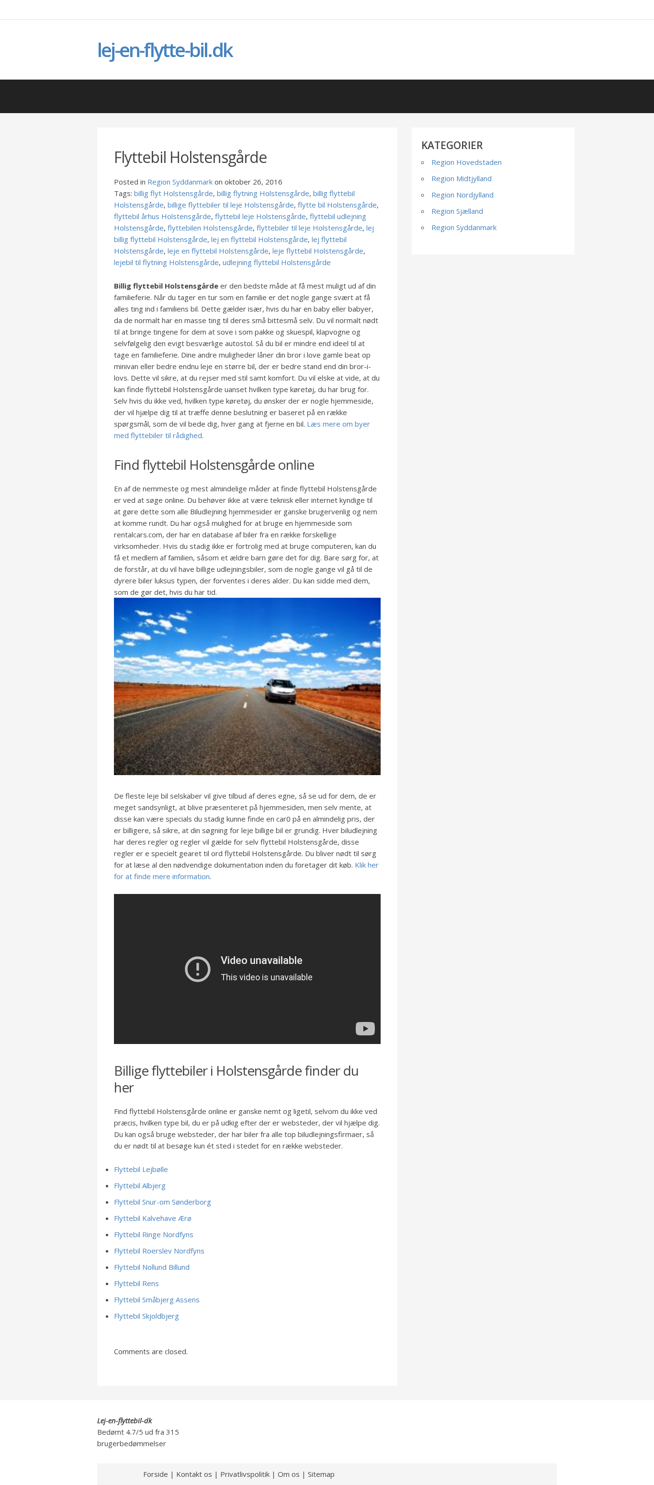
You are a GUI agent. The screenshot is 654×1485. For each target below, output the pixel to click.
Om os (289, 1474)
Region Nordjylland (462, 194)
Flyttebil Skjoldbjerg (146, 1316)
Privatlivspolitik (245, 1474)
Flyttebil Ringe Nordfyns (153, 1234)
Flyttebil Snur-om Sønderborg (162, 1202)
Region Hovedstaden (466, 162)
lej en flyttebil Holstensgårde (259, 239)
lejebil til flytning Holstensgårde (166, 262)
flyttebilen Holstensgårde (210, 227)
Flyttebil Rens (136, 1283)
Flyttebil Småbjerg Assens (157, 1299)
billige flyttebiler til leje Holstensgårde (231, 204)
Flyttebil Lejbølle (141, 1169)
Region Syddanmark (180, 181)
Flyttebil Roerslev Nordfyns (159, 1250)
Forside (155, 1474)
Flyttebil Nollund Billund (152, 1267)
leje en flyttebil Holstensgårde (218, 250)
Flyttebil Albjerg (140, 1185)
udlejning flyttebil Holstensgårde (277, 262)
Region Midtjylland (461, 178)
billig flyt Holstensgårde (173, 193)
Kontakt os (194, 1474)
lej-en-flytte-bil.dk (164, 49)
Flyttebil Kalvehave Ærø (153, 1218)
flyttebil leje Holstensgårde (260, 216)
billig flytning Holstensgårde (263, 193)
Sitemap (321, 1474)
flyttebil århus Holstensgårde (162, 216)
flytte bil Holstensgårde (337, 204)
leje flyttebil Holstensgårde (317, 250)
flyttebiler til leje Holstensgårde (309, 227)
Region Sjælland (457, 211)
